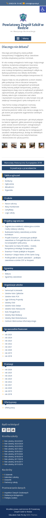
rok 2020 (8, 350)
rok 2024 (8, 337)
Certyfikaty (9, 210)
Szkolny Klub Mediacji (13, 315)
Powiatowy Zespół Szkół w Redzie (23, 26)
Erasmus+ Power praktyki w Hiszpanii (19, 251)
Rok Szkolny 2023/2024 (13, 443)
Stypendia (9, 190)
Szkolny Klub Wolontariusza (16, 318)
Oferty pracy (10, 407)
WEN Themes (31, 515)
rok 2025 (8, 334)
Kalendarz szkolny (11, 477)
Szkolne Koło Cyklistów (14, 293)
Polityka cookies (10, 498)
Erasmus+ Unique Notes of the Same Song (22, 254)
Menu (26, 38)
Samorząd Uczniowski (13, 290)
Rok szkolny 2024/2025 (13, 441)
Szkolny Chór (10, 302)
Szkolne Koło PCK (12, 296)
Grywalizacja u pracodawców (23, 168)
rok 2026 (8, 369)
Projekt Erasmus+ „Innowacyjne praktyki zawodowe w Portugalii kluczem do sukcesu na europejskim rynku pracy (22, 240)
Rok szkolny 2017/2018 (13, 459)
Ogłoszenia (9, 184)
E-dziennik (8, 474)
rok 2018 (8, 356)
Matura (8, 274)
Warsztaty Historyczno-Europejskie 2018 (23, 162)
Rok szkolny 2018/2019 (13, 456)
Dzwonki (7, 480)
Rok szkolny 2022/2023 (13, 446)
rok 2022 (8, 344)
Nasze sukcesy (11, 203)
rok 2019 (8, 353)
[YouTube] (13, 430)
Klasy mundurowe (12, 207)
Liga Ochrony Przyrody (14, 299)
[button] (43, 9)
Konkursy (8, 181)
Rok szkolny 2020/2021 (13, 451)
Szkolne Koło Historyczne (15, 309)
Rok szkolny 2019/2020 (13, 454)
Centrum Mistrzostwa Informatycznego (20, 321)
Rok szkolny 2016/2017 (13, 462)
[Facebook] (4, 430)
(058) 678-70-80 (15, 3)
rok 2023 (8, 341)
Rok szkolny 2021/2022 (13, 449)
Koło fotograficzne (12, 312)
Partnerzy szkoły (11, 482)
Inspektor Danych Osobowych (16, 492)
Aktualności (9, 187)
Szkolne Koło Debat (13, 306)
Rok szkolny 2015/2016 (13, 464)
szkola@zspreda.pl (32, 3)
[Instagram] (9, 430)
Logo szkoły (10, 213)
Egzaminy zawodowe (13, 277)
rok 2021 (8, 347)
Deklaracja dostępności (13, 495)
